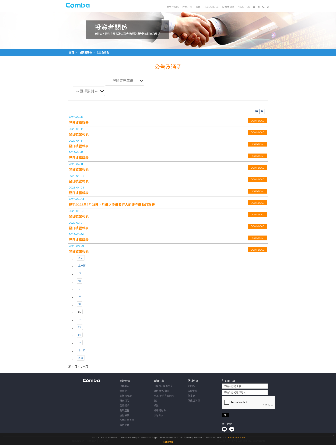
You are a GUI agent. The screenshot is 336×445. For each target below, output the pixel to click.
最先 (80, 257)
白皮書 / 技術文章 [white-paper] (163, 385)
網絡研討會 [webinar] (160, 410)
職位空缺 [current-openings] (124, 424)
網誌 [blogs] (156, 405)
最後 (80, 357)
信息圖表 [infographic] (158, 415)
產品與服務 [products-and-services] (172, 6)
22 (79, 327)
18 (79, 296)
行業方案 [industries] (187, 6)
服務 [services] (197, 6)
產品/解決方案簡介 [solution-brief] (164, 395)
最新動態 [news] (193, 390)
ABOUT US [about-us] (244, 6)
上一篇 (82, 265)
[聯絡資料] (258, 7)
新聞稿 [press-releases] (191, 385)
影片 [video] (156, 400)
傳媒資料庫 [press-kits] (194, 400)
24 (79, 342)
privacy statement (236, 437)
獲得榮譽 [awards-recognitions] (124, 415)
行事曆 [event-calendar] (191, 395)
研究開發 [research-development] (124, 400)
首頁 (71, 52)
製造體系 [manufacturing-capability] (124, 405)
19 (79, 303)
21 (79, 319)
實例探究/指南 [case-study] (161, 390)
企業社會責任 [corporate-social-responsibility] (127, 420)
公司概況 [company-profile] (124, 385)
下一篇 (82, 350)
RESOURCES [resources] (211, 6)
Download (257, 120)
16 (79, 280)
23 (79, 334)
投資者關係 (86, 52)
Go (225, 415)
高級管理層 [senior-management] (126, 395)
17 (79, 288)
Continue (168, 441)
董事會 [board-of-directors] (123, 390)
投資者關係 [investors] (228, 6)
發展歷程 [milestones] (124, 410)
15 (79, 273)
